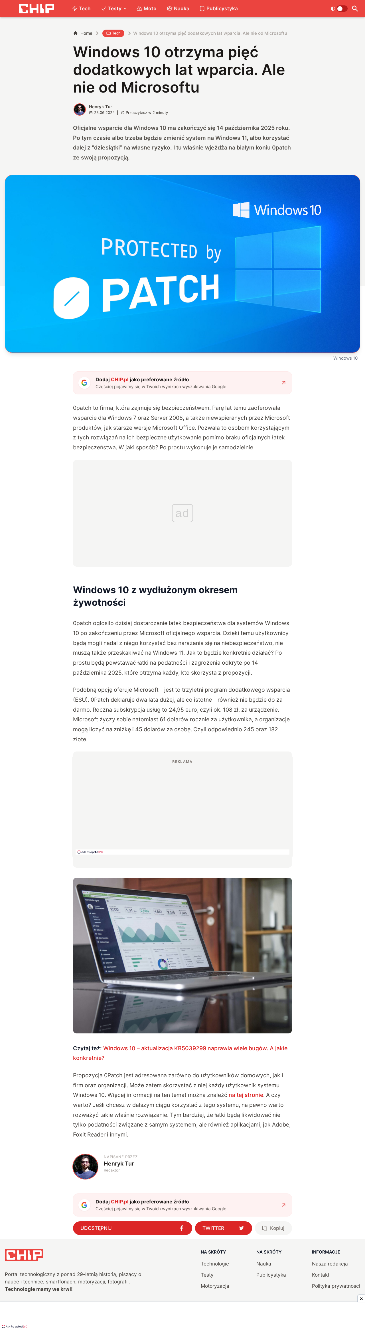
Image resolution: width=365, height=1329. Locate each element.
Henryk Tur (100, 107)
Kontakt (320, 1275)
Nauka (181, 8)
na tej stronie (246, 1095)
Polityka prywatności (336, 1286)
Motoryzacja (215, 1286)
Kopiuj (277, 1228)
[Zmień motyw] (339, 8)
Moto (150, 8)
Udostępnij (96, 1228)
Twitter (213, 1228)
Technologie (215, 1264)
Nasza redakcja (330, 1264)
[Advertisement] (182, 807)
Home (86, 33)
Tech (85, 8)
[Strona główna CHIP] (36, 9)
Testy (114, 8)
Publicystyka (222, 8)
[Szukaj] (355, 9)
